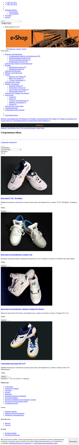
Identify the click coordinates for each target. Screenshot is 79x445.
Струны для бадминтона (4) (18, 100)
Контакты (8, 394)
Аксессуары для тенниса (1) (19, 89)
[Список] (1, 146)
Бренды (7, 423)
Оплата (7, 392)
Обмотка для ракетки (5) (17, 102)
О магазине (9, 387)
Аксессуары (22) (6, 120)
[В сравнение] (10, 266)
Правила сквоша (11, 411)
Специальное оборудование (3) (39, 120)
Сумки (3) (12, 97)
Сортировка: (5, 147)
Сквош (7, 75)
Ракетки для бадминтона (13, 54)
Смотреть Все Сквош (12, 82)
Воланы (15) (26, 119)
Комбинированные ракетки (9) (20, 58)
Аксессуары (9, 95)
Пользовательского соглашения (20, 443)
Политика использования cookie (16, 401)
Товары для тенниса (12, 84)
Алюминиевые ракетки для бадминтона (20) (24, 56)
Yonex (42, 128)
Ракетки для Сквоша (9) (17, 76)
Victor (38, 128)
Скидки (7, 425)
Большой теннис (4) (16, 86)
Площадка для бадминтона (14, 415)
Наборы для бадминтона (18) (41, 119)
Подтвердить (73, 441)
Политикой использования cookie (45, 443)
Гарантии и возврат (12, 388)
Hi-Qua (13, 128)
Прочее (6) (12, 104)
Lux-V (18, 128)
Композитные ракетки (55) (18, 62)
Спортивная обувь (11, 108)
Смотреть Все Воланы (13, 71)
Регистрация (13, 12)
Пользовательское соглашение (15, 396)
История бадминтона (12, 435)
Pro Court (24, 128)
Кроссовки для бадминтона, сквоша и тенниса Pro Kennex (22, 309)
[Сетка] (4, 146)
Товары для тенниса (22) (68, 119)
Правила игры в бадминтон (14, 413)
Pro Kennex (32, 128)
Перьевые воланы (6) (16, 69)
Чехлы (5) (12, 99)
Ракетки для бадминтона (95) (11, 119)
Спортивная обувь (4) (20, 120)
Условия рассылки (11, 403)
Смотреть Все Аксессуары (14, 106)
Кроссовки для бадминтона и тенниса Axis (16, 255)
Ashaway (4, 128)
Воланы (7, 65)
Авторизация (13, 14)
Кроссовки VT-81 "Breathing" (12, 198)
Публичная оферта (11, 398)
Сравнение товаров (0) (9, 142)
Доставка (8, 390)
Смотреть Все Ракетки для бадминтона (18, 63)
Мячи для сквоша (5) (16, 78)
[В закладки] (8, 266)
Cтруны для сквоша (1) (17, 80)
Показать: (4, 151)
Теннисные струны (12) (17, 88)
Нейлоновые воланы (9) (17, 67)
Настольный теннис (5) (17, 91)
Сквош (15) (55, 119)
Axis (8, 128)
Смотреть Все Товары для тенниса (17, 93)
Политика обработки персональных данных (20, 399)
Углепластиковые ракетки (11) (19, 60)
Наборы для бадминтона (13, 73)
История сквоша (10, 433)
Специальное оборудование (14, 110)
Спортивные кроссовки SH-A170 (13, 363)
